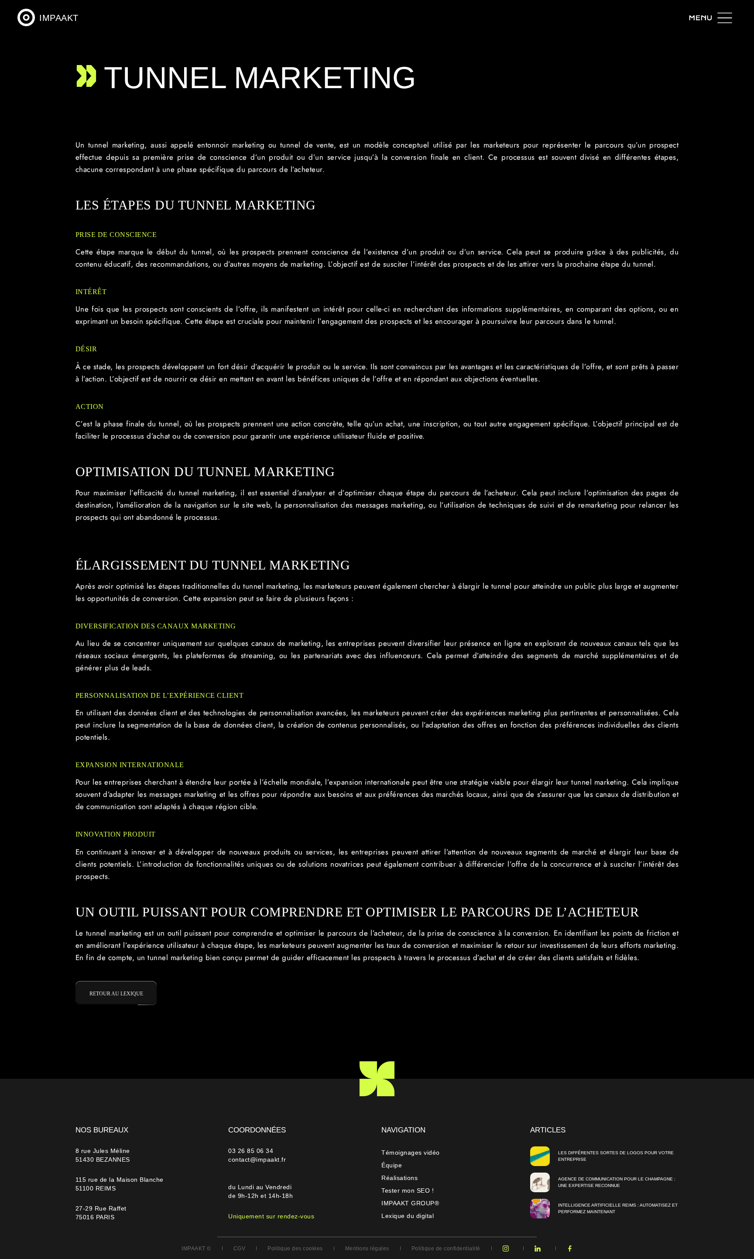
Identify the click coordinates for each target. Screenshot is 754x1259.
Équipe (391, 1165)
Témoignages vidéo (410, 1152)
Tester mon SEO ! (407, 1190)
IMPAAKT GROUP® (410, 1203)
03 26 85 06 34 (251, 1150)
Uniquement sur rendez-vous (271, 1216)
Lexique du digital (407, 1215)
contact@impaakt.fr (257, 1159)
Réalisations (399, 1177)
